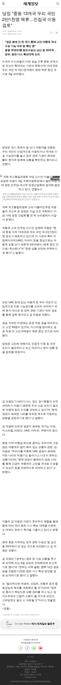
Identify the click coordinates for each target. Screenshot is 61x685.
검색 (57, 3)
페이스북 (27, 648)
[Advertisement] (30, 110)
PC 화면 (30, 656)
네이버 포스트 (34, 648)
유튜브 (40, 648)
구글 (20, 648)
